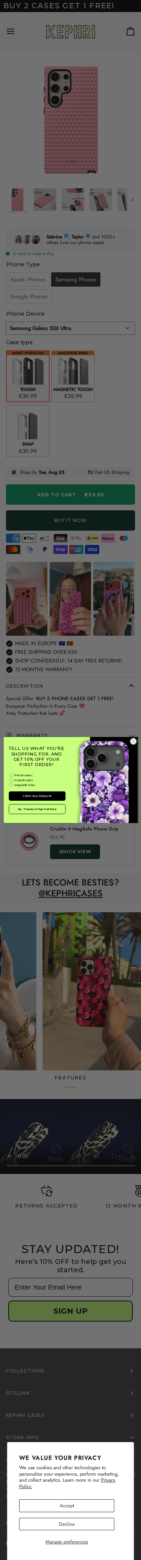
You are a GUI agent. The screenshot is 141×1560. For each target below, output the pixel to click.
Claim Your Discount (37, 796)
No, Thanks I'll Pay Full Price (36, 809)
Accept (67, 1505)
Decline (67, 1524)
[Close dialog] (133, 741)
